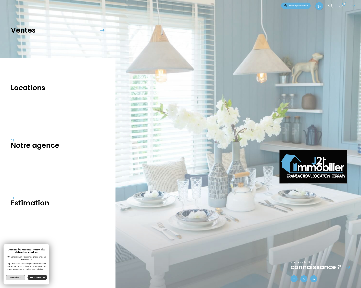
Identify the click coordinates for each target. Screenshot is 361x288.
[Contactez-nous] (319, 6)
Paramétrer (16, 277)
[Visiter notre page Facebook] (294, 278)
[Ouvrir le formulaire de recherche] (330, 5)
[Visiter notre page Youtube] (313, 278)
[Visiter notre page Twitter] (303, 278)
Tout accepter (37, 277)
